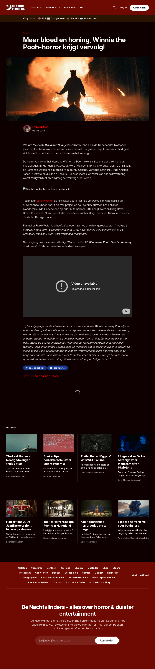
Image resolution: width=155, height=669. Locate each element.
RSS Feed (65, 567)
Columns (57, 582)
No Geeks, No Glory (99, 582)
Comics (86, 572)
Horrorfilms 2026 (75, 582)
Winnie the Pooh (50, 376)
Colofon (22, 567)
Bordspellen (71, 572)
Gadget (99, 572)
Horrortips (113, 572)
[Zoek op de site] (114, 7)
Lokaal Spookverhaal (103, 577)
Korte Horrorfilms (78, 577)
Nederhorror (53, 7)
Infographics (30, 577)
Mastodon (93, 567)
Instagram (25, 572)
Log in (123, 7)
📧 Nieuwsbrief (57, 368)
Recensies (70, 7)
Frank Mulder (40, 126)
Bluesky (79, 567)
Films (26, 33)
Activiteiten (41, 572)
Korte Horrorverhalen (52, 577)
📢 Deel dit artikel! (34, 368)
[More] (81, 7)
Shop (105, 567)
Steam (116, 567)
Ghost (145, 575)
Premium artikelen (38, 582)
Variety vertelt (44, 200)
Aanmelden (139, 7)
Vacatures (36, 7)
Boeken (56, 572)
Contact (51, 567)
